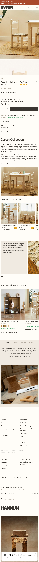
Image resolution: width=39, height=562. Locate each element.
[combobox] (8, 477)
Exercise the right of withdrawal (26, 429)
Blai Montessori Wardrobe (9, 321)
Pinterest (4, 466)
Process (15, 342)
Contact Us (23, 423)
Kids (2, 78)
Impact (31, 342)
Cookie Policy (24, 443)
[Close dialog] (35, 553)
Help (21, 436)
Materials (23, 342)
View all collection (6, 164)
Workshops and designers (8, 429)
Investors (4, 432)
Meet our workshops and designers (19, 356)
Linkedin (3, 468)
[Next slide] (37, 199)
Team (2, 426)
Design (8, 342)
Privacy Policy (24, 446)
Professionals (5, 435)
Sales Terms (23, 433)
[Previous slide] (33, 199)
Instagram (4, 462)
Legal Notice (23, 440)
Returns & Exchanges (26, 426)
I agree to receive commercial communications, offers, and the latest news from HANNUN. (19, 498)
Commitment (5, 423)
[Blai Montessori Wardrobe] (13, 304)
